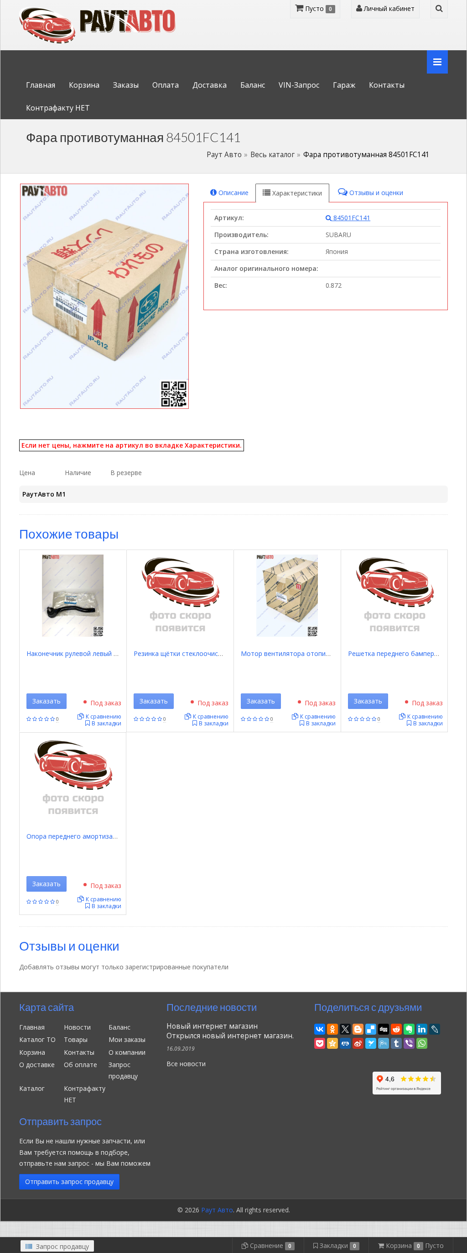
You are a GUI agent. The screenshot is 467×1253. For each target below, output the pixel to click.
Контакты (387, 85)
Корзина (84, 85)
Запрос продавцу (61, 1246)
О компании (127, 1052)
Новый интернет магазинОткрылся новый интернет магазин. (230, 1031)
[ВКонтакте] (319, 1028)
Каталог (32, 1088)
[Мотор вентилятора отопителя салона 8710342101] (287, 595)
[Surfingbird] (370, 1042)
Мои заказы (127, 1039)
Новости (77, 1027)
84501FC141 (351, 217)
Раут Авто (224, 154)
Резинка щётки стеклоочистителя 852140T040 (206, 653)
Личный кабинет (388, 8)
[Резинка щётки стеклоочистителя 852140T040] (180, 595)
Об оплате (80, 1064)
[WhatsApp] (421, 1042)
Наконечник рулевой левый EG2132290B (89, 653)
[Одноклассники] (332, 1028)
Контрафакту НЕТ (58, 108)
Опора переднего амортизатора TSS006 (89, 836)
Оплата (165, 85)
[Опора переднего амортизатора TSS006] (73, 777)
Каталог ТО (37, 1039)
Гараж (344, 85)
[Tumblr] (396, 1042)
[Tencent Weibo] (383, 1042)
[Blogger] (358, 1028)
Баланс (252, 85)
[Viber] (409, 1042)
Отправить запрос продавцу (69, 1181)
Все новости (186, 1063)
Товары (76, 1039)
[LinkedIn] (421, 1028)
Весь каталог (272, 154)
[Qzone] (332, 1042)
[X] (345, 1028)
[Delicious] (370, 1028)
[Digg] (383, 1028)
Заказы (126, 85)
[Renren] (345, 1042)
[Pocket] (319, 1042)
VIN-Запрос (299, 85)
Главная (40, 85)
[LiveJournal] (434, 1028)
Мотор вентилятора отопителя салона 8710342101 (321, 653)
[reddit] (396, 1028)
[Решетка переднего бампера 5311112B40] (394, 595)
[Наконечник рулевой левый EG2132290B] (73, 595)
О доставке (37, 1064)
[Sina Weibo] (358, 1042)
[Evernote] (409, 1028)
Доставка (209, 85)
